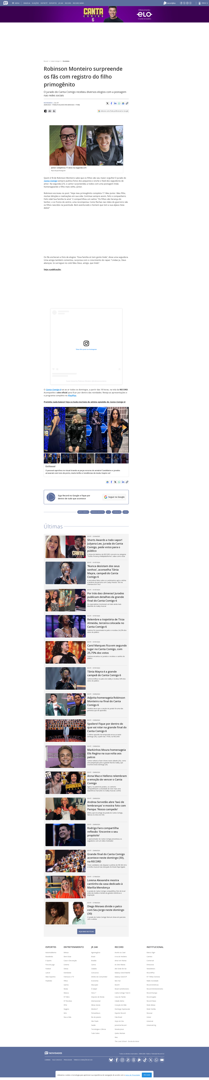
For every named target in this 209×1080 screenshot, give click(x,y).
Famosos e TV (69, 977)
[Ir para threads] (133, 1060)
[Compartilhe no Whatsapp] (119, 103)
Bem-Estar (67, 956)
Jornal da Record (120, 1025)
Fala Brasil (118, 1017)
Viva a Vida (67, 1017)
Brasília (27, 3)
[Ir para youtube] (162, 1060)
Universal (150, 1021)
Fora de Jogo (50, 965)
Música (66, 993)
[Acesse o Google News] (123, 103)
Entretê (44, 3)
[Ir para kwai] (128, 1060)
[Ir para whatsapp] (156, 1060)
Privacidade (68, 1060)
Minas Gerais (95, 1005)
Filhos (66, 981)
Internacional (95, 1001)
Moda (66, 989)
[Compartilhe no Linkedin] (115, 103)
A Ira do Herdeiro (121, 956)
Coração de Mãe (120, 1005)
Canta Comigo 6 (56, 61)
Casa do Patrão (120, 997)
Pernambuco (95, 1013)
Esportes (53, 3)
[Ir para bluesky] (111, 1060)
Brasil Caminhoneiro (122, 989)
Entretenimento (74, 947)
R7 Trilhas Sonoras (153, 977)
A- (54, 111)
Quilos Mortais (120, 1033)
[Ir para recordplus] (139, 1060)
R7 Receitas (68, 1001)
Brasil (93, 956)
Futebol (48, 969)
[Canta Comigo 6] (104, 14)
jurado (125, 512)
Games (66, 985)
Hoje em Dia (119, 1021)
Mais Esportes (51, 977)
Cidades (94, 969)
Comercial (150, 961)
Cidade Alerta (119, 1001)
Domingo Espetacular (122, 1009)
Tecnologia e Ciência (98, 1029)
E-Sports (48, 961)
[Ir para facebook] (181, 3)
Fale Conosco (57, 1060)
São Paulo (94, 1021)
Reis (116, 1037)
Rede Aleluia (151, 1005)
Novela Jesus (119, 1029)
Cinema (66, 965)
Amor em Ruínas (120, 961)
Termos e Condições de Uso (83, 1060)
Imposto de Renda (97, 997)
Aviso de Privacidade (132, 1075)
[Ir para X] (184, 3)
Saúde (93, 1025)
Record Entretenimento (155, 989)
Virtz (65, 1013)
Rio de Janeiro (96, 1017)
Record (68, 3)
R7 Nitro (67, 997)
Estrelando (67, 973)
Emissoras (150, 965)
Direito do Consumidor (99, 977)
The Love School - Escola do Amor (127, 1041)
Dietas (66, 969)
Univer (149, 1017)
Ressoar (149, 1013)
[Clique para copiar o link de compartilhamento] (127, 103)
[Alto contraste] (45, 111)
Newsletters (151, 969)
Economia (94, 981)
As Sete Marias (120, 965)
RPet (65, 1005)
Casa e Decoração (70, 961)
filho (108, 512)
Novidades (66, 61)
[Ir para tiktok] (145, 1060)
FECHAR (147, 1075)
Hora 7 (93, 993)
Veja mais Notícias (86, 932)
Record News (78, 3)
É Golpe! (94, 989)
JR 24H (60, 3)
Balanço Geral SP (121, 977)
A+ (50, 111)
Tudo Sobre (95, 1033)
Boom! (117, 985)
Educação (94, 985)
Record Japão (151, 997)
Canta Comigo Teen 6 (122, 993)
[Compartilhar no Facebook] (111, 103)
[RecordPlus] (170, 3)
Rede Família (151, 1009)
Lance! (48, 973)
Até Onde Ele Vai (120, 969)
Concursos (95, 973)
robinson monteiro (97, 512)
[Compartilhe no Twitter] (107, 103)
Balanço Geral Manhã (122, 973)
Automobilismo (51, 952)
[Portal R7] (5, 3)
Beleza (66, 952)
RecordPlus (151, 973)
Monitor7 (94, 1009)
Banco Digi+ (151, 952)
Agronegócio (95, 952)
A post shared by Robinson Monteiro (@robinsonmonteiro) (86, 381)
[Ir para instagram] (187, 3)
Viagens (66, 1009)
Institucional (155, 947)
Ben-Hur (118, 981)
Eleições (35, 3)
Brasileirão (49, 956)
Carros (93, 965)
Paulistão (49, 981)
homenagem (117, 512)
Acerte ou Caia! (120, 952)
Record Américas (153, 985)
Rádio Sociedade (152, 981)
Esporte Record (120, 1013)
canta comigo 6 (83, 512)
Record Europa (152, 993)
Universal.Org (151, 1025)
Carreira (149, 956)
